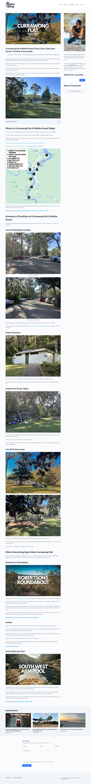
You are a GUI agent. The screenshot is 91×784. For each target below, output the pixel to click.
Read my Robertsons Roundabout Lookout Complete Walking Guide (22, 617)
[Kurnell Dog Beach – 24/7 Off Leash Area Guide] (72, 720)
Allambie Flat (32, 382)
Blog (81, 4)
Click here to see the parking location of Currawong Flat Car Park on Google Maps (25, 143)
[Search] (84, 4)
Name (24, 746)
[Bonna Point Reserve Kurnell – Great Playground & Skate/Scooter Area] (45, 720)
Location (24, 54)
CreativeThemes (64, 779)
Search (82, 80)
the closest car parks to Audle (42, 326)
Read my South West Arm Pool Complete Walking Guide (19, 701)
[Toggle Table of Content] (58, 122)
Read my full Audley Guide (12, 646)
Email (40, 746)
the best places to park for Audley (26, 73)
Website (56, 746)
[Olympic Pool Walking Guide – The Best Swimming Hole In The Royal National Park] (18, 720)
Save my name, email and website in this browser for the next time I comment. (39, 761)
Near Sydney (29, 54)
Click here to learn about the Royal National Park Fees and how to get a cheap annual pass (27, 210)
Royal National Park (54, 54)
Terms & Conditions (17, 777)
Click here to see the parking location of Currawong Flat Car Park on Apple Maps (25, 146)
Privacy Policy (9, 777)
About (77, 4)
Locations (65, 4)
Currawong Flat (21, 598)
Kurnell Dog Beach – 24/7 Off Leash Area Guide (71, 729)
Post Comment (27, 765)
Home (61, 4)
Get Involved (72, 4)
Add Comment (26, 750)
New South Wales (36, 54)
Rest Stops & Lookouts (45, 54)
